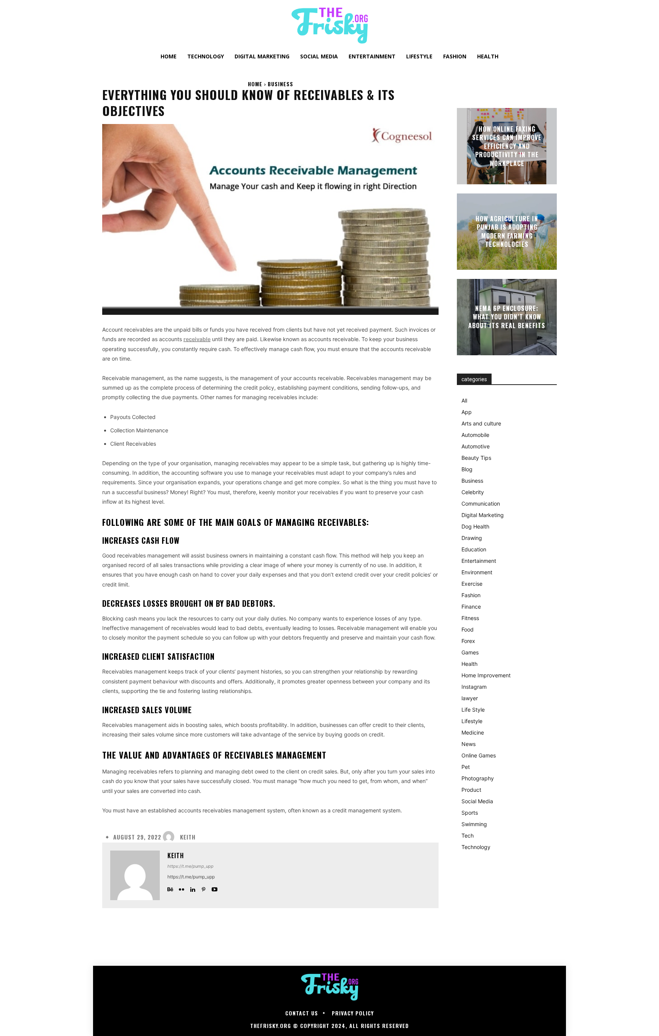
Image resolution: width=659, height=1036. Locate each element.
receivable (197, 339)
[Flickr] (181, 888)
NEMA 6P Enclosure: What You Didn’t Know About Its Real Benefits (506, 317)
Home (255, 84)
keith (188, 837)
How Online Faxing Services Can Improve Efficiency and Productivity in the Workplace (507, 146)
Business (280, 84)
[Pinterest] (203, 888)
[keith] (170, 837)
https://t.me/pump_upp (190, 866)
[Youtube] (214, 888)
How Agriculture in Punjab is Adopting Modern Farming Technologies (507, 231)
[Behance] (170, 888)
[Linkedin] (192, 888)
